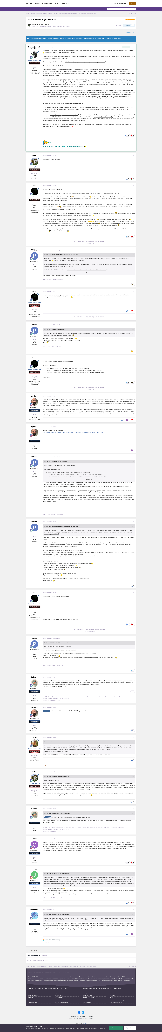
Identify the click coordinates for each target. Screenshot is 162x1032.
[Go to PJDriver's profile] (34, 256)
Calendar (30, 997)
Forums (29, 9)
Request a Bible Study (88, 997)
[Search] (134, 9)
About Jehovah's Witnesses (90, 1000)
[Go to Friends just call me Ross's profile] (29, 25)
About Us (55, 9)
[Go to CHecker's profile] (34, 743)
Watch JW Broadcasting (116, 993)
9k (35, 264)
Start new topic (130, 32)
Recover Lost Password (61, 1002)
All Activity (46, 9)
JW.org (85, 993)
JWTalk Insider (59, 997)
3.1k (35, 695)
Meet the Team (59, 995)
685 (35, 414)
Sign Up (132, 3)
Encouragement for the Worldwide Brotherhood (56, 26)
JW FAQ (112, 997)
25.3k (33, 173)
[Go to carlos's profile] (34, 161)
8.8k (35, 67)
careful (34, 839)
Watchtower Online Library (117, 1000)
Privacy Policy (75, 1016)
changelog (84, 1023)
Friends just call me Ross (41, 24)
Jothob (34, 869)
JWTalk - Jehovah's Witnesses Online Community (47, 3)
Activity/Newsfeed (33, 995)
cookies (37, 1028)
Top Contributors (59, 993)
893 (35, 887)
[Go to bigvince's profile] (34, 402)
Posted (49, 47)
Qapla (34, 185)
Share (119, 25)
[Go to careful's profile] (34, 845)
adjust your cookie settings (77, 1028)
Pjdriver (63, 776)
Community (37, 9)
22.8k (35, 204)
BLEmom (34, 677)
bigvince (34, 396)
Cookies (90, 1016)
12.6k (33, 755)
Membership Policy (60, 1000)
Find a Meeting (87, 1002)
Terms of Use (65, 9)
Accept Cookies (116, 1028)
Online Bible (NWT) (88, 995)
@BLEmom (46, 711)
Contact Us (83, 1016)
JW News (112, 995)
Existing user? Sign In (120, 3)
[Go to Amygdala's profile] (34, 915)
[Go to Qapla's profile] (34, 191)
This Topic (127, 9)
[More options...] (133, 47)
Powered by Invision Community (81, 1020)
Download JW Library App (117, 1002)
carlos (34, 155)
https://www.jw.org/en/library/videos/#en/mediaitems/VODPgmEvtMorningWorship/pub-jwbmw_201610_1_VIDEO (73, 432)
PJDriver (34, 250)
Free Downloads (32, 1002)
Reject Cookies (130, 1028)
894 (35, 857)
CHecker (34, 737)
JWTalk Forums (32, 993)
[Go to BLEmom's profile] (34, 683)
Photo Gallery (31, 1000)
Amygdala (34, 909)
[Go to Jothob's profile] (34, 875)
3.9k (35, 928)
